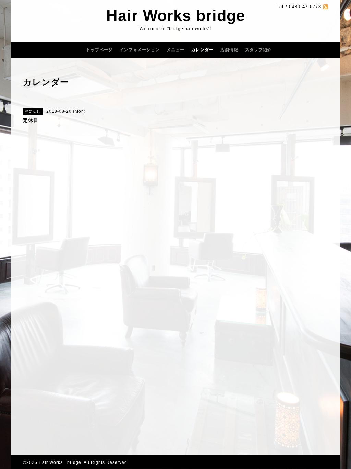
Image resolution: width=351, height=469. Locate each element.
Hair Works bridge (175, 15)
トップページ (99, 49)
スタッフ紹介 (258, 49)
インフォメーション (140, 49)
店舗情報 (229, 49)
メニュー (175, 49)
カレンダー (202, 49)
